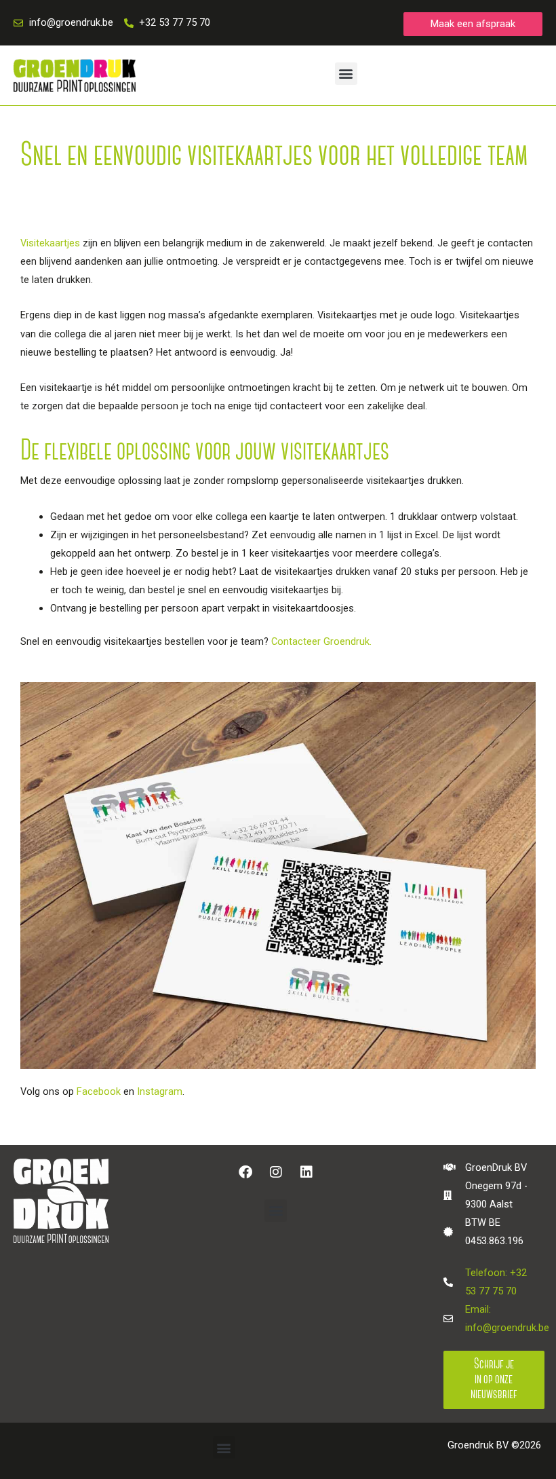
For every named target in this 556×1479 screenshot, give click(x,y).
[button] (346, 73)
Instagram (159, 1091)
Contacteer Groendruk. (321, 641)
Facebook (99, 1091)
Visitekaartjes (50, 243)
